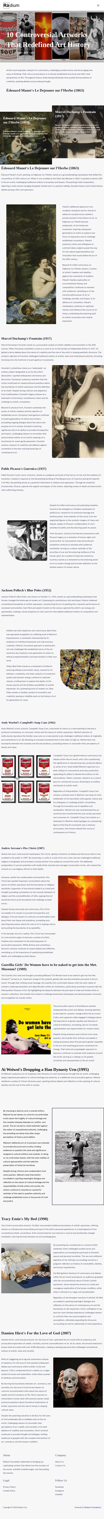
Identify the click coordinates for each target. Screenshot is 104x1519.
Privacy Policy (9, 1487)
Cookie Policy (9, 1491)
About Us (59, 1462)
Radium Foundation (92, 1507)
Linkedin (59, 1494)
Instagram (59, 1491)
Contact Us (60, 1466)
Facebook (59, 1487)
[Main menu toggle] (98, 5)
